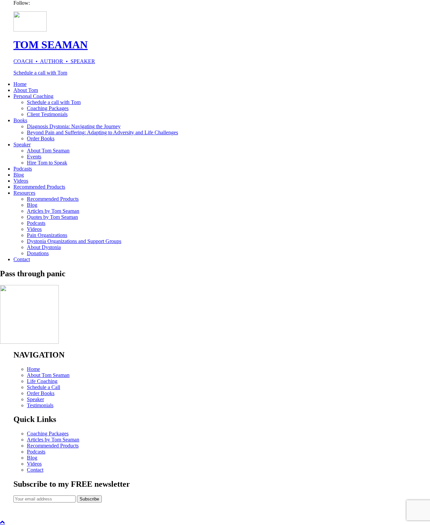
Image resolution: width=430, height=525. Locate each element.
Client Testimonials (47, 114)
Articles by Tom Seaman (53, 211)
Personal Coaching (33, 96)
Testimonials (40, 405)
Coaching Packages (48, 108)
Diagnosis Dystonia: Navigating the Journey (74, 126)
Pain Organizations (47, 235)
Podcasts (22, 169)
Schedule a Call (43, 387)
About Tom (25, 90)
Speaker (22, 144)
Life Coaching (42, 381)
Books (20, 120)
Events (34, 156)
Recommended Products (39, 187)
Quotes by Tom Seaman (52, 217)
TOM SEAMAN (50, 45)
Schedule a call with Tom (40, 73)
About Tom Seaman (48, 150)
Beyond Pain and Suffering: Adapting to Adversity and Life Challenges (102, 132)
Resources (24, 193)
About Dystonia (44, 247)
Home (20, 84)
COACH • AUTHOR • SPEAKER (54, 61)
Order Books (40, 138)
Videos (20, 181)
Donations (38, 253)
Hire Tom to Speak (47, 162)
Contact (21, 259)
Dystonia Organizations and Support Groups (74, 241)
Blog (18, 175)
